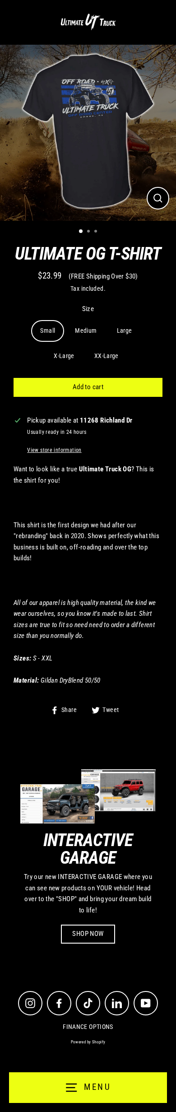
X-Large (64, 355)
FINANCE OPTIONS (88, 1026)
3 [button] (96, 232)
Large (124, 330)
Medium (86, 330)
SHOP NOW (87, 934)
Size (88, 309)
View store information (54, 450)
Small (47, 330)
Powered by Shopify (88, 1042)
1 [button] (81, 231)
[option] (88, 133)
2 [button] (89, 232)
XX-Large (106, 355)
